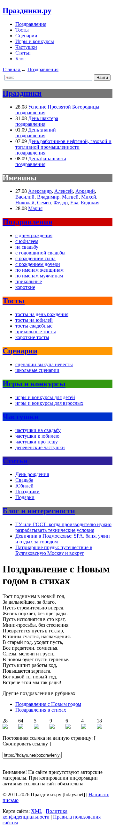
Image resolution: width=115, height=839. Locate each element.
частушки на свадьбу (38, 430)
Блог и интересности (39, 511)
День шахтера (43, 118)
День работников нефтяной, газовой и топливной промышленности (63, 144)
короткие (25, 287)
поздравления (30, 112)
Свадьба (24, 480)
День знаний (42, 129)
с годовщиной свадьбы (40, 252)
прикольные (28, 281)
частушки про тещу (36, 441)
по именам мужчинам (39, 275)
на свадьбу (26, 247)
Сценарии (26, 35)
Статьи (23, 53)
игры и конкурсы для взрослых (49, 403)
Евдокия (90, 202)
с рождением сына (35, 258)
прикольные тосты (35, 331)
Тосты (22, 30)
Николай (24, 202)
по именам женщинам (39, 270)
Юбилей (24, 485)
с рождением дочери (37, 264)
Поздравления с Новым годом (48, 704)
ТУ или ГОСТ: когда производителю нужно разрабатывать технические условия (63, 527)
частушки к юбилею (37, 436)
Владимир (48, 197)
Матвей (70, 197)
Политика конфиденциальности (35, 814)
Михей (88, 197)
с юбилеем (26, 241)
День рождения (32, 474)
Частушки (26, 47)
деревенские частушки (40, 447)
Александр (40, 191)
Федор (61, 202)
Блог (20, 58)
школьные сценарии (37, 370)
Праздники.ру (27, 10)
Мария (35, 208)
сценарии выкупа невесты (44, 364)
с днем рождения (33, 235)
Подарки (24, 497)
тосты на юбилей (34, 320)
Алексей (63, 191)
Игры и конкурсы (34, 41)
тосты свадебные (33, 326)
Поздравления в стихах (40, 710)
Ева (74, 202)
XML (36, 811)
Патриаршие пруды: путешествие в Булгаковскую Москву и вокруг (53, 550)
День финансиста (47, 158)
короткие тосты (32, 337)
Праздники (22, 93)
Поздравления (30, 24)
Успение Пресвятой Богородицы (63, 107)
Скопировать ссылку (25, 743)
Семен (44, 202)
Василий (24, 197)
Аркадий (85, 191)
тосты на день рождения (41, 314)
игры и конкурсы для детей (45, 397)
